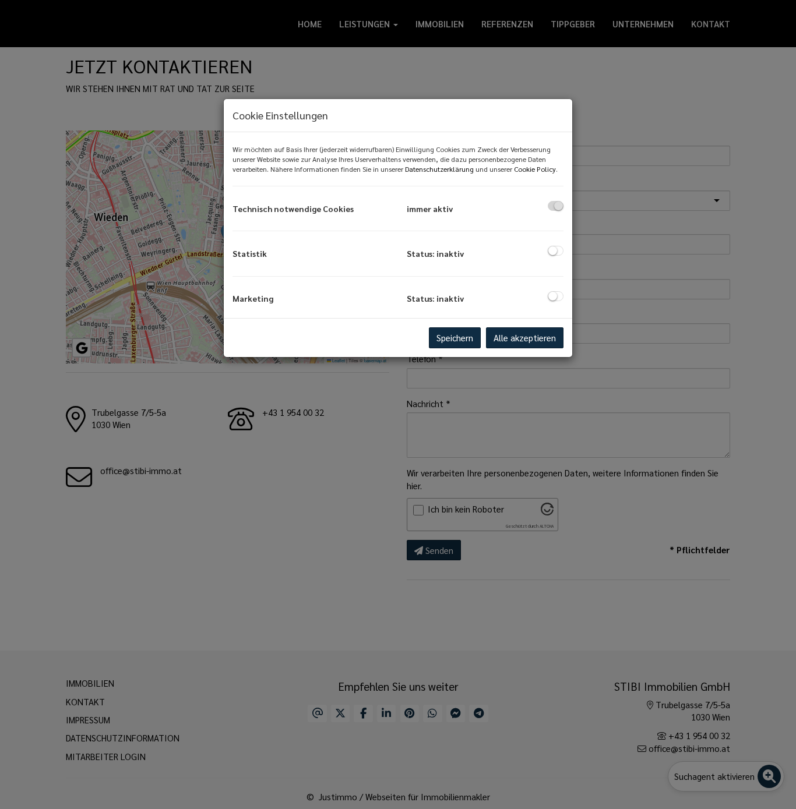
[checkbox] (555, 206)
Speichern (454, 337)
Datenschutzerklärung (439, 169)
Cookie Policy (535, 169)
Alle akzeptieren (525, 337)
